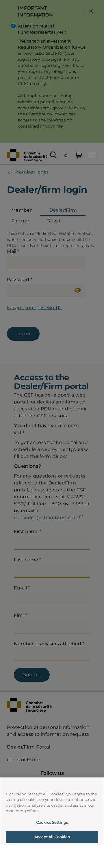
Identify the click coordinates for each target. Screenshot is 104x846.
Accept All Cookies (51, 836)
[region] (52, 811)
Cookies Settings (52, 822)
